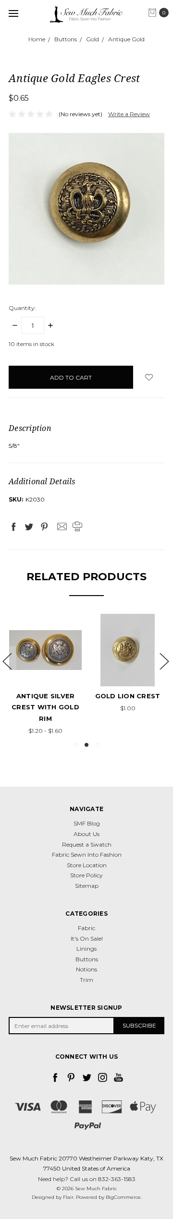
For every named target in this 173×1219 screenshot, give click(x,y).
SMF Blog (87, 823)
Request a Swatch (86, 844)
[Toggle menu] (13, 13)
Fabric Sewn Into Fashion (87, 854)
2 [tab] (86, 745)
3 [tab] (97, 745)
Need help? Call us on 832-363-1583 (87, 1179)
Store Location (87, 865)
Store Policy (86, 875)
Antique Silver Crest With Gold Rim (45, 707)
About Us (86, 833)
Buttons (86, 959)
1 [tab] (75, 745)
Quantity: (22, 307)
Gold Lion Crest (128, 696)
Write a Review (129, 114)
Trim (86, 979)
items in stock (31, 343)
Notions (86, 969)
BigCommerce (123, 1197)
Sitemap (87, 885)
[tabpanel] (45, 675)
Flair (68, 1197)
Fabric (86, 928)
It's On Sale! (87, 938)
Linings (86, 948)
